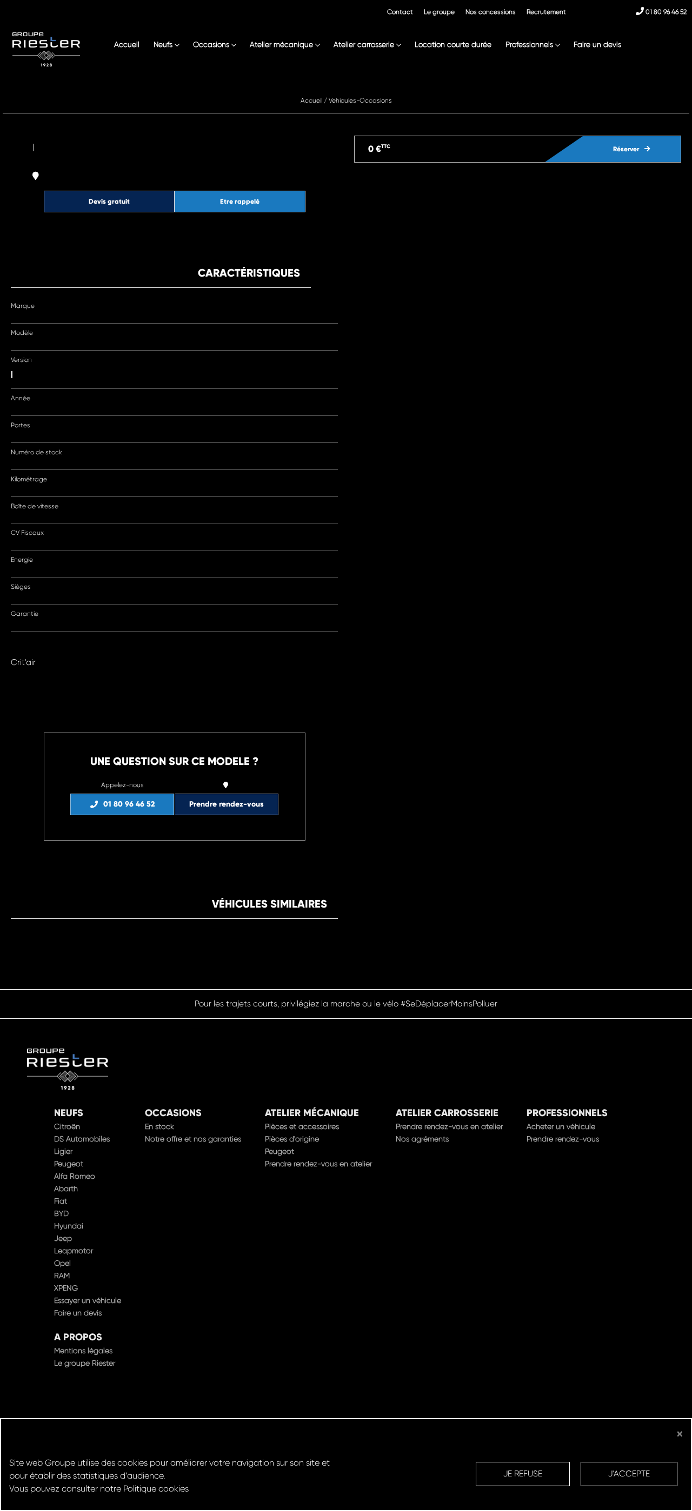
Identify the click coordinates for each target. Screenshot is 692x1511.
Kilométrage (29, 479)
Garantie (24, 613)
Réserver (626, 149)
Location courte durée (453, 44)
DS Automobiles (82, 1138)
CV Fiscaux (27, 532)
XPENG (66, 1288)
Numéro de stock (36, 452)
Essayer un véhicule (87, 1300)
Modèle (22, 333)
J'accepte (629, 1474)
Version (21, 360)
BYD (61, 1213)
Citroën (67, 1126)
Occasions (211, 44)
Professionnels (529, 44)
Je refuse (522, 1474)
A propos (78, 1337)
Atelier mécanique (281, 44)
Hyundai (68, 1225)
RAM (62, 1275)
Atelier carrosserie (364, 44)
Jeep (63, 1238)
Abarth (66, 1188)
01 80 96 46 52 (665, 12)
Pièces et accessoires (302, 1126)
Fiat (60, 1201)
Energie (22, 559)
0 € (379, 149)
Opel (62, 1263)
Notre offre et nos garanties (193, 1138)
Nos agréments (422, 1138)
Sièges (21, 586)
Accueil (126, 44)
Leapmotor (73, 1250)
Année (20, 398)
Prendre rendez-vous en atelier (318, 1163)
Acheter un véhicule (561, 1126)
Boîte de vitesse (34, 506)
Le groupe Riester (84, 1363)
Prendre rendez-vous (226, 804)
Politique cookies (156, 1488)
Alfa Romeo (74, 1176)
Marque (23, 306)
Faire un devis (597, 44)
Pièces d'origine (292, 1138)
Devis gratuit (109, 201)
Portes (20, 425)
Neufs (163, 44)
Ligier (63, 1151)
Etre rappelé (240, 201)
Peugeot (68, 1163)
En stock (159, 1126)
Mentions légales (83, 1350)
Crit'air (23, 662)
